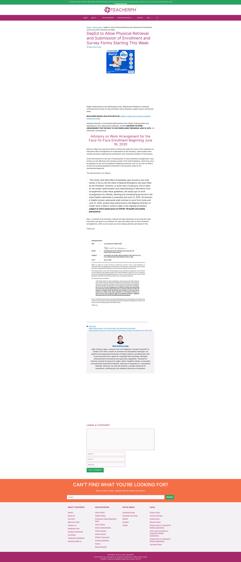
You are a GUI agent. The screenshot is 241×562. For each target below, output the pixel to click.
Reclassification (101, 547)
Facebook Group (128, 512)
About (93, 18)
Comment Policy (156, 544)
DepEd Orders (100, 516)
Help (148, 18)
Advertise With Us (75, 541)
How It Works (100, 524)
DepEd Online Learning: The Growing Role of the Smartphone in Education (112, 328)
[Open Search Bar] (157, 18)
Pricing (97, 544)
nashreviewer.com (121, 3)
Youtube (125, 522)
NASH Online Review (103, 528)
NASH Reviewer (108, 18)
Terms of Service (156, 516)
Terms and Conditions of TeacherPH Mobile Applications (159, 533)
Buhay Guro (97, 27)
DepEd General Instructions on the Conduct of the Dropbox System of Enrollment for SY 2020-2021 (120, 330)
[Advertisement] (120, 89)
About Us (71, 516)
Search (140, 18)
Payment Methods (102, 540)
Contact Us (72, 525)
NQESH (125, 519)
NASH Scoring (100, 534)
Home (85, 18)
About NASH (100, 512)
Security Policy (155, 522)
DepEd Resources (124, 18)
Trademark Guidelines (76, 538)
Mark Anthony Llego (120, 346)
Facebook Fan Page (129, 516)
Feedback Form (73, 528)
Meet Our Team (74, 522)
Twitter (125, 525)
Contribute (72, 535)
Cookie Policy (155, 519)
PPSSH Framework (102, 537)
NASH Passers (100, 531)
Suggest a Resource (75, 532)
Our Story (71, 519)
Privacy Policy (155, 512)
